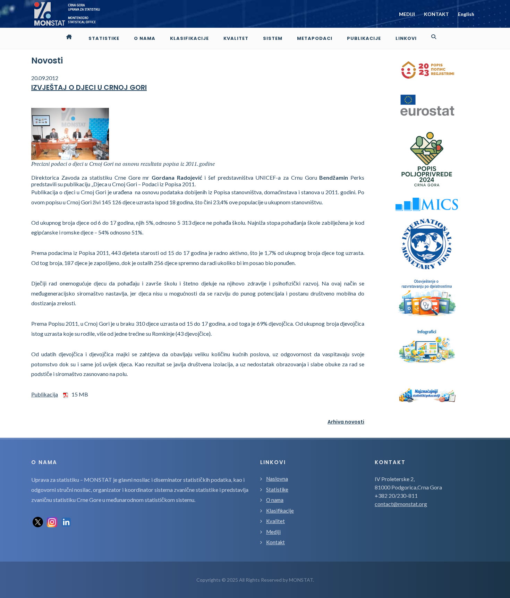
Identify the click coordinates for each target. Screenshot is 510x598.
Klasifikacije (280, 510)
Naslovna (277, 479)
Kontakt (275, 542)
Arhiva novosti (346, 421)
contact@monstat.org (401, 504)
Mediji (273, 532)
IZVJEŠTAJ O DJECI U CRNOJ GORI (89, 87)
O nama (274, 500)
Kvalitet (275, 521)
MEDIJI (407, 14)
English (466, 14)
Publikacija (44, 394)
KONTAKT (436, 14)
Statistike (277, 489)
